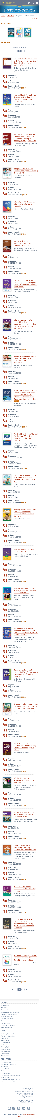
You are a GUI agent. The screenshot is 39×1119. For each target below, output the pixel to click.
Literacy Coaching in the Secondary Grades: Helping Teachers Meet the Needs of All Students (25, 283)
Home (3, 16)
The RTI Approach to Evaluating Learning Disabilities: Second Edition (25, 847)
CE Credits (4, 1045)
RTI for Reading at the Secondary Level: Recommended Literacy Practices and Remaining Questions (24, 923)
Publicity (4, 1021)
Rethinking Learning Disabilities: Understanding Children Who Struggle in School (25, 746)
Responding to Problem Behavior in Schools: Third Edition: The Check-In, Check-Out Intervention (26, 631)
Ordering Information (8, 1034)
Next (26, 51)
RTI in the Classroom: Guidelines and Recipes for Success (24, 889)
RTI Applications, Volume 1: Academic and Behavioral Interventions (25, 780)
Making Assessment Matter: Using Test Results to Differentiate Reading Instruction (25, 359)
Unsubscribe (5, 1053)
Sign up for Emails (7, 1016)
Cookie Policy (5, 1049)
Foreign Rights (6, 1042)
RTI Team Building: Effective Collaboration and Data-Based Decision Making (25, 958)
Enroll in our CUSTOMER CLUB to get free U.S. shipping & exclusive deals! (19, 10)
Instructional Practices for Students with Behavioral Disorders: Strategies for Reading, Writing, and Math (25, 137)
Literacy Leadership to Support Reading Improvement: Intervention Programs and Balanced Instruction (25, 324)
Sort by (18, 48)
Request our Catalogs (8, 1018)
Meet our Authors (7, 1027)
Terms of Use (5, 1051)
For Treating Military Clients (10, 1075)
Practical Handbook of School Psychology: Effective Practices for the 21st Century (26, 437)
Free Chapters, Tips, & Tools (10, 1079)
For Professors (6, 1062)
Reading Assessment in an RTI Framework (24, 550)
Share (36, 18)
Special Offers (5, 1077)
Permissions (5, 1040)
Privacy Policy (5, 1047)
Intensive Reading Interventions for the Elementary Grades (22, 243)
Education (10, 16)
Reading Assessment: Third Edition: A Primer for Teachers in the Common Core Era (25, 512)
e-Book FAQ (5, 1038)
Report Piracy (5, 1023)
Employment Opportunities (10, 1012)
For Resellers (5, 1071)
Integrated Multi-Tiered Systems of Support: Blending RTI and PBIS (26, 171)
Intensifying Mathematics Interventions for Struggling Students (25, 204)
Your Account (5, 1005)
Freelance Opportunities (9, 1014)
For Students (5, 1066)
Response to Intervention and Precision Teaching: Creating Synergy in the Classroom (26, 706)
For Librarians (5, 1073)
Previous (12, 51)
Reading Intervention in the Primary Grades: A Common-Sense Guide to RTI (25, 590)
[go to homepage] (8, 2)
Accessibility (5, 1056)
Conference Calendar (8, 1025)
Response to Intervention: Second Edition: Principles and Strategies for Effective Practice (26, 673)
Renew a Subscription (8, 1036)
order (5, 76)
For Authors (5, 1069)
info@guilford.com (26, 1097)
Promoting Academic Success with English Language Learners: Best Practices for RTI (25, 478)
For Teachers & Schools (8, 1064)
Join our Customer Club (8, 1082)
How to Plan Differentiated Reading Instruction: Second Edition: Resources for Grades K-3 (25, 98)
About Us (4, 1007)
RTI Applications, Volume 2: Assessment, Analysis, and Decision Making (25, 814)
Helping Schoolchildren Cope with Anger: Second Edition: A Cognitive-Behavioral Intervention (26, 62)
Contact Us (4, 1010)
